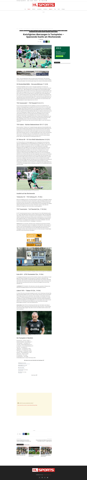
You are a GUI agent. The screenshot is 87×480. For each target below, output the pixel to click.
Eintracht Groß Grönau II (27, 28)
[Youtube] (46, 0)
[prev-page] (17, 458)
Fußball (36, 31)
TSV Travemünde (48, 31)
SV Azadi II (65, 30)
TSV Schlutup (43, 31)
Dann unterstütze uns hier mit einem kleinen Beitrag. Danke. (27, 405)
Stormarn (62, 30)
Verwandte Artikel (20, 444)
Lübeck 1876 (59, 30)
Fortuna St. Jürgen (54, 30)
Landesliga (18, 453)
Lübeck (42, 30)
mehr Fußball (21, 28)
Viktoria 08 (52, 31)
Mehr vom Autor (26, 444)
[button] (39, 0)
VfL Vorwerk (55, 31)
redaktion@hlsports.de (47, 474)
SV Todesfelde (43, 453)
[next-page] (18, 458)
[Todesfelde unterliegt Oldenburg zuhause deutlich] (46, 450)
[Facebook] (41, 0)
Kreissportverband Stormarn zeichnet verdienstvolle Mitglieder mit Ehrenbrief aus (24, 441)
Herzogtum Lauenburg (32, 31)
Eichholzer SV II (50, 30)
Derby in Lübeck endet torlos (21, 455)
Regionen (40, 30)
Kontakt (28, 0)
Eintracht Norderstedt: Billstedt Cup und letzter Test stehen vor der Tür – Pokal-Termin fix (44, 441)
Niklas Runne (41, 39)
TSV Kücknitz (39, 31)
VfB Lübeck (30, 453)
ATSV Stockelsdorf (36, 30)
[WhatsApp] (49, 42)
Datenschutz (35, 0)
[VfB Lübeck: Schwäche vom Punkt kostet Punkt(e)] (34, 450)
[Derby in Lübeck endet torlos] (22, 450)
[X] (44, 0)
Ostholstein (45, 30)
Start (17, 28)
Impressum (31, 0)
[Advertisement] (43, 20)
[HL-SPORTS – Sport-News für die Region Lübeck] (43, 5)
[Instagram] (43, 0)
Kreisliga (32, 30)
